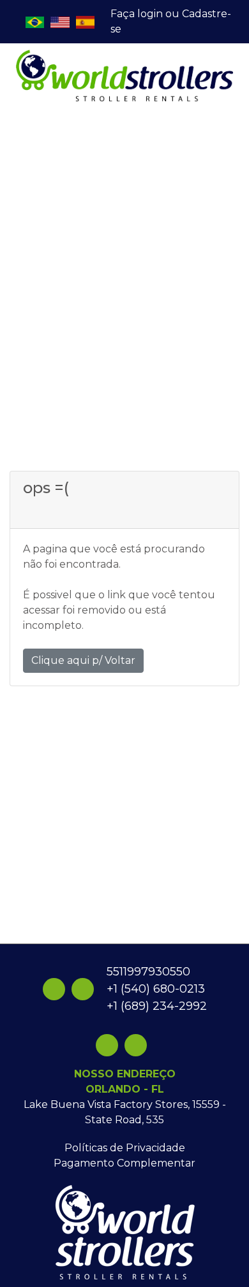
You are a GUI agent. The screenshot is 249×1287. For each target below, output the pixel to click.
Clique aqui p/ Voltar (83, 660)
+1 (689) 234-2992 (157, 1006)
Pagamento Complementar (124, 1163)
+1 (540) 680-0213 (156, 989)
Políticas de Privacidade (124, 1148)
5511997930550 (148, 972)
